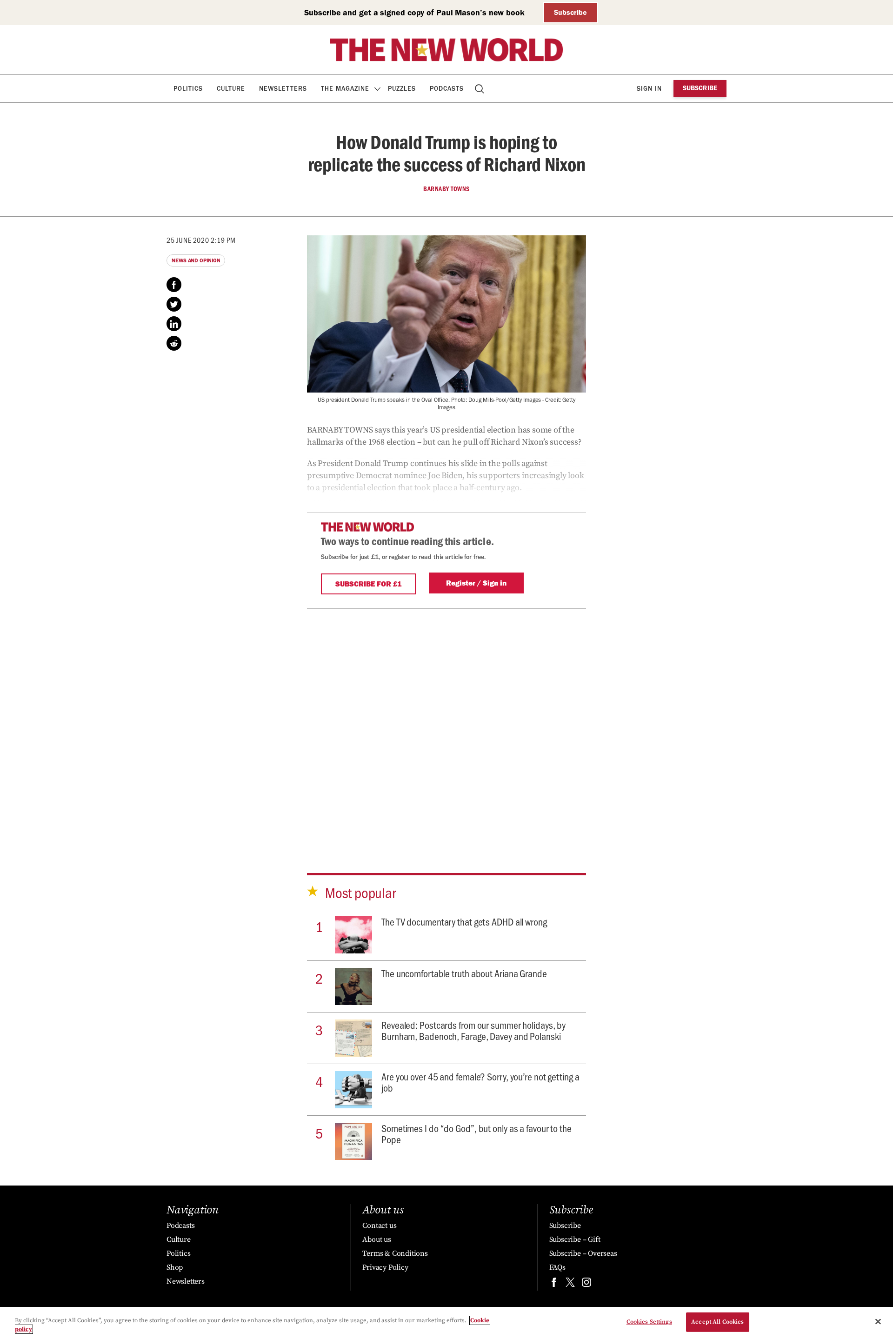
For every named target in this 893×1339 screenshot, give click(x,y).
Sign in (649, 89)
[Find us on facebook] (554, 1284)
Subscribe (570, 12)
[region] (446, 1323)
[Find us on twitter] (570, 1284)
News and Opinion (196, 260)
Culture (231, 89)
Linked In (174, 323)
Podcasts (447, 89)
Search (480, 88)
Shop (175, 1267)
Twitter (174, 304)
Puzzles (402, 89)
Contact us (379, 1225)
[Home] (446, 49)
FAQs (557, 1267)
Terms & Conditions (394, 1253)
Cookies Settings (649, 1322)
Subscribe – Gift (574, 1239)
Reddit (174, 343)
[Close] (878, 1322)
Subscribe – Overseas (583, 1253)
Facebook (174, 284)
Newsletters (283, 89)
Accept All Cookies (717, 1322)
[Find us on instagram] (586, 1284)
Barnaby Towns (446, 189)
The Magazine (345, 89)
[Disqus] (446, 725)
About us (376, 1239)
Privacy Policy (385, 1267)
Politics (188, 89)
